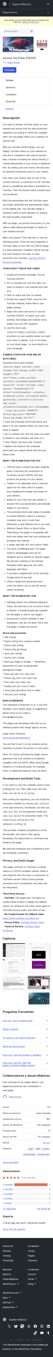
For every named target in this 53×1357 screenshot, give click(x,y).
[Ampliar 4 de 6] (46, 946)
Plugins (31, 1255)
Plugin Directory (10, 12)
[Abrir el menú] (48, 4)
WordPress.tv (11, 1284)
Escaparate (33, 1246)
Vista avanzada (10, 1162)
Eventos (32, 1274)
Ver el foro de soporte (14, 1229)
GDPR (38, 1149)
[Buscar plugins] (31, 31)
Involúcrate (33, 1269)
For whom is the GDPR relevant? (19, 1038)
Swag (32, 1284)
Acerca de (8, 1246)
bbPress (8, 1302)
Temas (31, 1251)
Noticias (7, 1251)
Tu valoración (9, 1208)
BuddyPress (10, 1307)
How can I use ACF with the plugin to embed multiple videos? (19, 1064)
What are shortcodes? (14, 1046)
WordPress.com (12, 1292)
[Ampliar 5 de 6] (46, 979)
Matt (6, 1297)
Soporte (9, 108)
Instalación (11, 94)
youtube (46, 1149)
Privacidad (8, 1260)
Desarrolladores (10, 1279)
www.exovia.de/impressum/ (16, 737)
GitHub (31, 793)
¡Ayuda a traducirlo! (30, 22)
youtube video (43, 1154)
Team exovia (13, 62)
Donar (32, 1279)
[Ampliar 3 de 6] (21, 980)
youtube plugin (29, 1154)
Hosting (6, 1255)
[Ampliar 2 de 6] (21, 962)
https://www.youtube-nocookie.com (21, 918)
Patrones (32, 1260)
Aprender (7, 1269)
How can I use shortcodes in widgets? (22, 1055)
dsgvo (31, 1149)
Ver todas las (43, 1208)
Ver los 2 (46, 1143)
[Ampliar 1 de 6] (21, 946)
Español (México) (18, 1319)
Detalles (10, 80)
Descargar (9, 70)
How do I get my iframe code (17, 1020)
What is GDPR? (10, 1029)
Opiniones (10, 87)
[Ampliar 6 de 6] (46, 995)
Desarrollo (11, 101)
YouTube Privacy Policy (32, 922)
